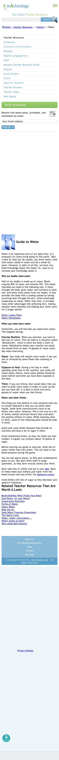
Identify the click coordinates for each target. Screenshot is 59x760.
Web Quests (10, 96)
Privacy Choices (25, 650)
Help (29, 547)
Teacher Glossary (13, 87)
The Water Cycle (10, 515)
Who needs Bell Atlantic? (14, 523)
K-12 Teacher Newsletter (29, 543)
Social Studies (11, 73)
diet (47, 468)
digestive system (45, 474)
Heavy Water (8, 506)
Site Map (29, 554)
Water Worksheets (11, 318)
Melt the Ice (8, 509)
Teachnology (15, 5)
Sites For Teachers (14, 82)
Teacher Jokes (11, 92)
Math (6, 60)
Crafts (7, 78)
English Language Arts (16, 55)
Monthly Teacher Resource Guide (21, 64)
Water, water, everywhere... (17, 518)
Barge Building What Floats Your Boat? (22, 495)
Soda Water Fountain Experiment (19, 512)
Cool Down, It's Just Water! (16, 498)
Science (40, 27)
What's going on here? (13, 520)
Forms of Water (10, 504)
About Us (29, 539)
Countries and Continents (17, 46)
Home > (8, 27)
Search (49, 19)
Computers (9, 42)
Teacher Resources (22, 27)
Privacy (29, 550)
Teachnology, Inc (39, 559)
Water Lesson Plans (12, 315)
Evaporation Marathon (13, 501)
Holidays (8, 51)
